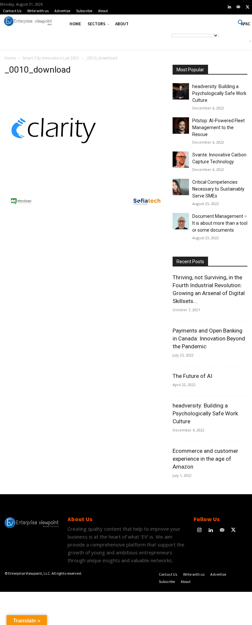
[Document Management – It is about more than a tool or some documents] (181, 221)
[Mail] (238, 7)
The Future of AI (192, 376)
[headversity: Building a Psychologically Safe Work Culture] (181, 91)
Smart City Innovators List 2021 (50, 58)
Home (10, 58)
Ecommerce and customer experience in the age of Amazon (205, 459)
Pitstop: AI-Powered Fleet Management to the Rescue (218, 127)
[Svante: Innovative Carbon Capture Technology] (181, 159)
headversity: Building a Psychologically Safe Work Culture (219, 93)
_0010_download (38, 70)
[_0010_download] (54, 178)
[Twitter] (247, 7)
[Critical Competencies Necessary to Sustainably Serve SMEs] (181, 187)
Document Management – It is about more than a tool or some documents (219, 223)
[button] (241, 23)
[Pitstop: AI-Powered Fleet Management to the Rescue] (181, 125)
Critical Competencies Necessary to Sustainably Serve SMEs (218, 188)
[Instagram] (199, 530)
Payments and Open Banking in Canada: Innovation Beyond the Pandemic (209, 338)
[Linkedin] (229, 7)
